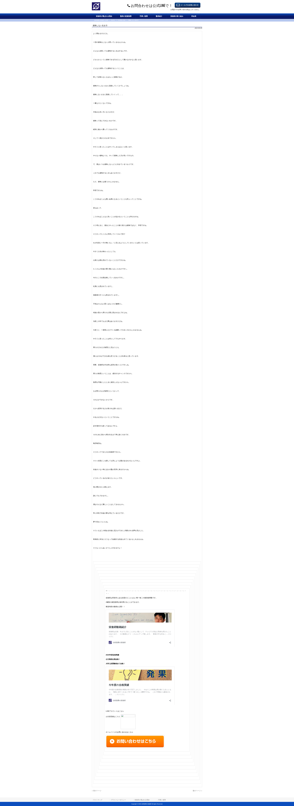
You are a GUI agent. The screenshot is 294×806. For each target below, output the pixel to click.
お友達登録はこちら (113, 716)
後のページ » (197, 791)
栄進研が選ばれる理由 (142, 800)
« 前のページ (96, 791)
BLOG (113, 20)
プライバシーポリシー (118, 800)
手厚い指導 (162, 800)
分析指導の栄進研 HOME (101, 20)
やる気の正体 (121, 20)
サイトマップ (97, 800)
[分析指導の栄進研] (96, 10)
